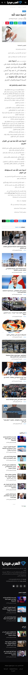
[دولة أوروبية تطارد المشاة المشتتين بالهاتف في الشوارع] (14, 238)
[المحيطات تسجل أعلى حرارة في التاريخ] (14, 326)
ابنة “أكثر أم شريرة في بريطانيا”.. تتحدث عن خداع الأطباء (15, 378)
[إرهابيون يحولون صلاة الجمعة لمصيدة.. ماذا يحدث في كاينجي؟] (22, 476)
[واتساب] (16, 23)
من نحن (21, 669)
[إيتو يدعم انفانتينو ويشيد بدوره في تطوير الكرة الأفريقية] (22, 439)
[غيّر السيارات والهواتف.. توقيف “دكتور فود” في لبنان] (14, 411)
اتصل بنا (13, 671)
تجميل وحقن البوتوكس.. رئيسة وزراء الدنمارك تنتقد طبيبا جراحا (14, 291)
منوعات (24, 11)
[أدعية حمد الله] (14, 34)
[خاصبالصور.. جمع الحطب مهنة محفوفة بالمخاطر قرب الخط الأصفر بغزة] (14, 346)
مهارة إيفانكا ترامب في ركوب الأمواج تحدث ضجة (10, 457)
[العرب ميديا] (14, 2)
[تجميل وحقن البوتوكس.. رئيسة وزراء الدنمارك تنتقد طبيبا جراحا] (14, 282)
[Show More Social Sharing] (3, 23)
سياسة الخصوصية (14, 669)
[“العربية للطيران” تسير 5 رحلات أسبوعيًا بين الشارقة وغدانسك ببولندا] (22, 449)
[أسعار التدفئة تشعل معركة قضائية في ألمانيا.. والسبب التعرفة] (14, 260)
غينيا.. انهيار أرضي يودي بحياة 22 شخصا (16, 399)
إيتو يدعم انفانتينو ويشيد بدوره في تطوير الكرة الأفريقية (9, 438)
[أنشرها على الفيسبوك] (24, 23)
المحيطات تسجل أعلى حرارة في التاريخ (16, 335)
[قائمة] (25, 2)
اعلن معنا (6, 669)
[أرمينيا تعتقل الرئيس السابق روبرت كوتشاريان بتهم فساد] (22, 496)
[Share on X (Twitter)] (20, 23)
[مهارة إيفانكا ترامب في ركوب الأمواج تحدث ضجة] (22, 458)
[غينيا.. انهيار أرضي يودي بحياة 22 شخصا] (14, 390)
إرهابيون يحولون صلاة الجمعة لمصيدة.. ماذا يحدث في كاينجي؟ (10, 476)
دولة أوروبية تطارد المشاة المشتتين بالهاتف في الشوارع (14, 247)
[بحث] (2, 2)
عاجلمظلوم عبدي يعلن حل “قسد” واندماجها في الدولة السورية (9, 466)
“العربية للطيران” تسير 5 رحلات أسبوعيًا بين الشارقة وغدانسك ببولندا (9, 448)
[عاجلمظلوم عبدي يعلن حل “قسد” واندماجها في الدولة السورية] (22, 467)
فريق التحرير (20, 18)
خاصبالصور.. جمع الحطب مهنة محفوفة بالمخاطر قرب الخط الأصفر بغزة (16, 356)
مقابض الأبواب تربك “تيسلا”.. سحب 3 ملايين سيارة (15, 313)
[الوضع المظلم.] (5, 2)
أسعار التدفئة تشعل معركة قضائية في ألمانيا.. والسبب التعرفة (16, 269)
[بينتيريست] (7, 23)
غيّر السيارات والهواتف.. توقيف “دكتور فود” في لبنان (14, 421)
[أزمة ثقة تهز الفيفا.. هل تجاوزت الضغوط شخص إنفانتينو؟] (22, 486)
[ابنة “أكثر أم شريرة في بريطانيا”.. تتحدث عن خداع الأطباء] (14, 368)
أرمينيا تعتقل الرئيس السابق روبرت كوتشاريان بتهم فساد (10, 495)
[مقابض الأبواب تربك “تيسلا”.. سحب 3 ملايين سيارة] (14, 304)
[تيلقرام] (11, 23)
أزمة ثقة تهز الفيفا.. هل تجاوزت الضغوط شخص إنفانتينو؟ (10, 486)
